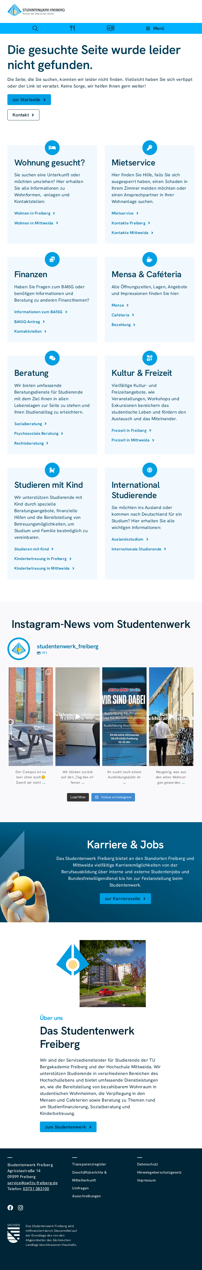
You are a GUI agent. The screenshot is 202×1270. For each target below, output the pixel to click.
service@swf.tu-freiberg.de (32, 1182)
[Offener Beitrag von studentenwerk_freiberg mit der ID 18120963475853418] (171, 716)
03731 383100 (36, 1188)
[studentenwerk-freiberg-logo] (36, 6)
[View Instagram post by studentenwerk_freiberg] (48, 761)
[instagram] (20, 1208)
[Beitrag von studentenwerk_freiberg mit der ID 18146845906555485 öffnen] (77, 716)
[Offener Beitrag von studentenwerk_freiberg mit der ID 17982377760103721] (124, 716)
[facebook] (10, 1208)
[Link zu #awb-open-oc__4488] (35, 28)
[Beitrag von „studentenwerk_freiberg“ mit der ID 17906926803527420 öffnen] (31, 716)
